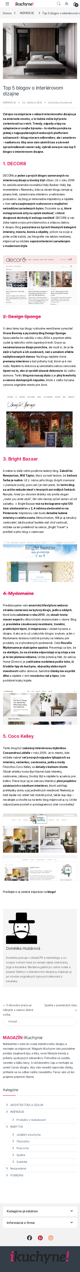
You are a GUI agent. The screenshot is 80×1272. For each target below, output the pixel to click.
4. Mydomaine (18, 593)
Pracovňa (23, 1148)
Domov (7, 13)
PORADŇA (16, 1175)
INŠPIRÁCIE (27, 13)
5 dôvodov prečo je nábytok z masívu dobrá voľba (18, 1010)
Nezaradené (18, 1168)
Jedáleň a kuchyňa (29, 1134)
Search (59, 4)
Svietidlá (22, 1161)
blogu (51, 891)
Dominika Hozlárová (60, 102)
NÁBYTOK (16, 1126)
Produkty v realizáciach (31, 1119)
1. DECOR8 (14, 163)
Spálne (21, 1155)
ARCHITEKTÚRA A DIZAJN (26, 1105)
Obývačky (23, 1141)
